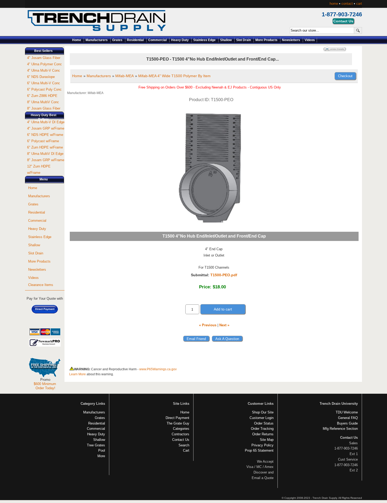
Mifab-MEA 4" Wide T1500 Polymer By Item (174, 76)
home (334, 4)
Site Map (267, 440)
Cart (186, 450)
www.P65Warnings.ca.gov (158, 369)
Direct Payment (177, 418)
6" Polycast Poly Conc (44, 89)
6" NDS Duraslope (41, 77)
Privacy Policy (262, 445)
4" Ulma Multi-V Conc (43, 70)
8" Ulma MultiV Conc (43, 102)
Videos (310, 40)
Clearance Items (40, 285)
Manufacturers (97, 40)
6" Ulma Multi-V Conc (43, 83)
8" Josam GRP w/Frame (45, 160)
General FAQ (348, 418)
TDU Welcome (347, 412)
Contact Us (180, 440)
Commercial (157, 40)
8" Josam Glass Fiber (43, 108)
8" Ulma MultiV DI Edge (45, 154)
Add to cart (223, 309)
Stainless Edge (204, 40)
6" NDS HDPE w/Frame (45, 135)
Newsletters (291, 40)
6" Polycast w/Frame (43, 141)
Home (76, 40)
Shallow (226, 40)
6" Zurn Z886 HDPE (42, 96)
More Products (266, 40)
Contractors (180, 434)
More (101, 456)
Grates (117, 40)
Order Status (264, 423)
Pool (101, 450)
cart (359, 4)
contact (347, 4)
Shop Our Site (263, 412)
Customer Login (262, 418)
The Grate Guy (178, 423)
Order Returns (263, 434)
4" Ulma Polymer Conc (44, 64)
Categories (181, 429)
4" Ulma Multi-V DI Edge (45, 122)
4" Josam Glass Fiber (43, 58)
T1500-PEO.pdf (223, 275)
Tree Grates (96, 445)
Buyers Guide (347, 423)
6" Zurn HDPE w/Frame (45, 147)
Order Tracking (262, 429)
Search (183, 445)
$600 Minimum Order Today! (45, 386)
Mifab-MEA (124, 76)
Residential (135, 40)
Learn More (77, 374)
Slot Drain (243, 40)
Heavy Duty (180, 40)
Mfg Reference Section (340, 429)
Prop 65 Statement (259, 450)
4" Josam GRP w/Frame (45, 128)
